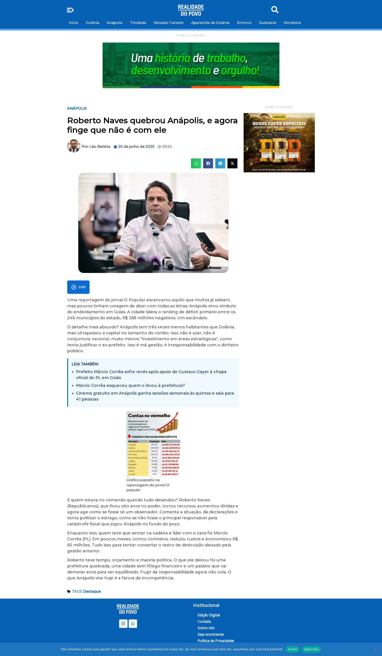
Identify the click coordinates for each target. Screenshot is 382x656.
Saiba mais (311, 649)
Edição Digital (209, 615)
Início (73, 23)
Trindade (138, 23)
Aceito (292, 649)
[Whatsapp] (133, 623)
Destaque (92, 591)
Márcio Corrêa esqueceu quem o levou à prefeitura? (130, 385)
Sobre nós (206, 627)
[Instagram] (123, 623)
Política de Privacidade (216, 640)
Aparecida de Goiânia (210, 23)
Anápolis (114, 23)
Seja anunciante (211, 634)
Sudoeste (267, 23)
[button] (196, 163)
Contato (204, 621)
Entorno (244, 23)
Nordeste (292, 23)
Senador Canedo (169, 23)
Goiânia (92, 23)
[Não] (375, 649)
